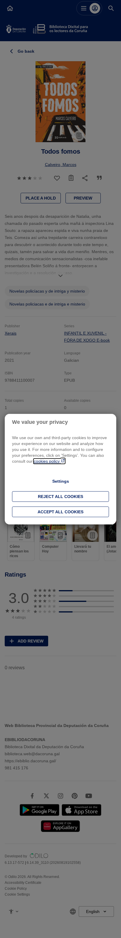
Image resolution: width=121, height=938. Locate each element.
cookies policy (47, 461)
